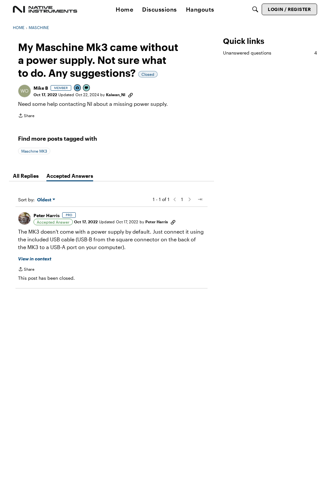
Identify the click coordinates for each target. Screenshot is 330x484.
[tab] (26, 175)
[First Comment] (87, 88)
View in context (34, 258)
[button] (24, 91)
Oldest (45, 200)
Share (26, 116)
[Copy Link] (130, 94)
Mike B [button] (41, 88)
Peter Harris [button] (47, 215)
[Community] (45, 9)
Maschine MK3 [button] (34, 151)
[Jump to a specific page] (200, 199)
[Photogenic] (78, 88)
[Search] (255, 9)
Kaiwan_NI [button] (115, 94)
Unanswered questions (270, 52)
